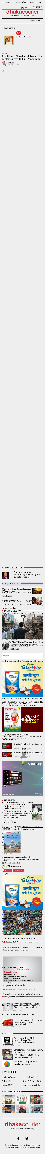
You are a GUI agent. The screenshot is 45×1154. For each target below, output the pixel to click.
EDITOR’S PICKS (12, 583)
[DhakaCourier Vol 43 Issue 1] (22, 1111)
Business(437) (8, 1077)
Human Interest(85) (32, 1085)
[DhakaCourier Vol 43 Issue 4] (22, 1102)
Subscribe (8, 870)
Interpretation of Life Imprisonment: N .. (24, 1039)
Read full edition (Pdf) (12, 863)
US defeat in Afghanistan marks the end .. (26, 1062)
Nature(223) (7, 1085)
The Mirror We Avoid (22, 642)
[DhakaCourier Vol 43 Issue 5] (8, 1102)
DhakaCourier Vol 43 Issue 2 (28, 752)
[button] (35, 20)
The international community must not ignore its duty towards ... (27, 574)
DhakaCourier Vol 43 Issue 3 (28, 744)
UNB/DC (11, 63)
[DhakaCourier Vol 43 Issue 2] (8, 1111)
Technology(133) (30, 1077)
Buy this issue (18, 870)
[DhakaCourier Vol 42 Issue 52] (36, 1111)
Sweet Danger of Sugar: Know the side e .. (28, 1051)
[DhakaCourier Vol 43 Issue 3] (36, 1102)
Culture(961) (7, 1081)
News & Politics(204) (32, 1081)
